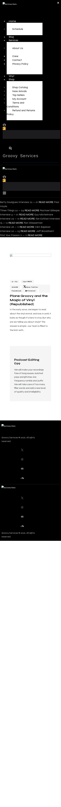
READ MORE (46, 202)
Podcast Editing (26, 361)
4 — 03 (14, 281)
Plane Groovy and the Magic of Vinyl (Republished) (29, 300)
